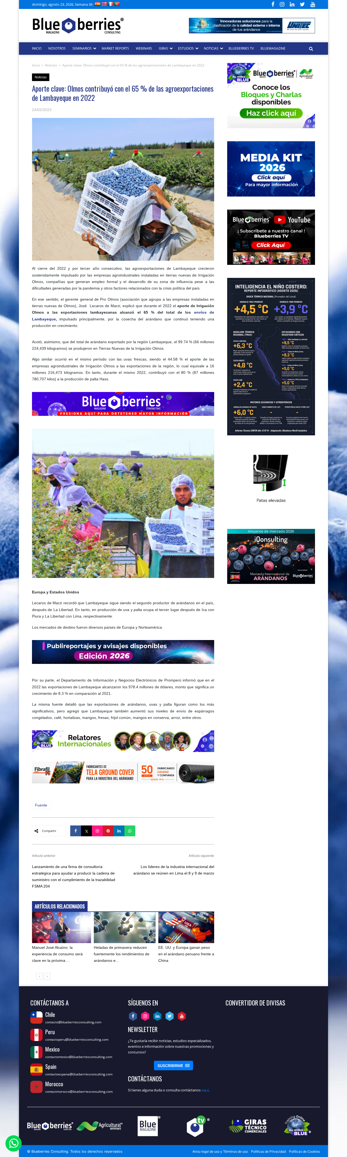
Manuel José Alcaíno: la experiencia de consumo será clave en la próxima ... (57, 954)
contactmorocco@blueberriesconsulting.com (79, 1091)
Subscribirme (173, 1065)
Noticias (51, 65)
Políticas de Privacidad (268, 1151)
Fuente (41, 805)
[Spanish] (98, 4)
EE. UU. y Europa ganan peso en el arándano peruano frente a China (186, 954)
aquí (204, 1090)
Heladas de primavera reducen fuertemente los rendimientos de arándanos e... (121, 954)
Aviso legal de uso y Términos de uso (220, 1151)
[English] (104, 4)
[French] (111, 4)
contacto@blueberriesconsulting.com (73, 1022)
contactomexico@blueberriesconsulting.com (78, 1057)
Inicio (36, 65)
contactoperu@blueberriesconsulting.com (76, 1039)
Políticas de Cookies (304, 1151)
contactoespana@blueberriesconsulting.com (79, 1074)
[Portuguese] (117, 4)
